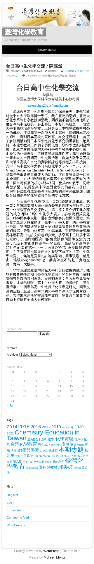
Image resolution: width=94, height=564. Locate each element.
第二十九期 (70, 456)
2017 (46, 427)
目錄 (27, 455)
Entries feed (15, 510)
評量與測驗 (32, 467)
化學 (50, 439)
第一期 (34, 455)
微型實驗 (79, 444)
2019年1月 (67, 427)
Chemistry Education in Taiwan (43, 435)
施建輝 (53, 450)
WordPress (51, 551)
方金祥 (44, 450)
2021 (10, 433)
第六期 (17, 461)
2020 (79, 427)
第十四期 (38, 461)
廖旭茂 (67, 444)
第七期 (43, 456)
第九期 (59, 455)
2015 (24, 426)
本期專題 (70, 70)
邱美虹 (65, 467)
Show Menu (47, 50)
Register (12, 495)
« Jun (10, 405)
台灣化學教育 (24, 444)
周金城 (43, 444)
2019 (56, 426)
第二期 (81, 455)
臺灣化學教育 (24, 32)
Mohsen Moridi (54, 557)
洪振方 (19, 456)
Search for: (14, 329)
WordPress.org (17, 525)
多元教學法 (55, 444)
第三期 (51, 456)
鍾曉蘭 (77, 467)
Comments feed (18, 517)
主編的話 (33, 439)
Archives (13, 354)
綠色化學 (58, 461)
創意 (44, 439)
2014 (12, 426)
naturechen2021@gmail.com (48, 105)
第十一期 (28, 461)
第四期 (48, 461)
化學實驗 (64, 438)
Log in (11, 502)
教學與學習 (28, 450)
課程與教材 (48, 467)
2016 (35, 426)
